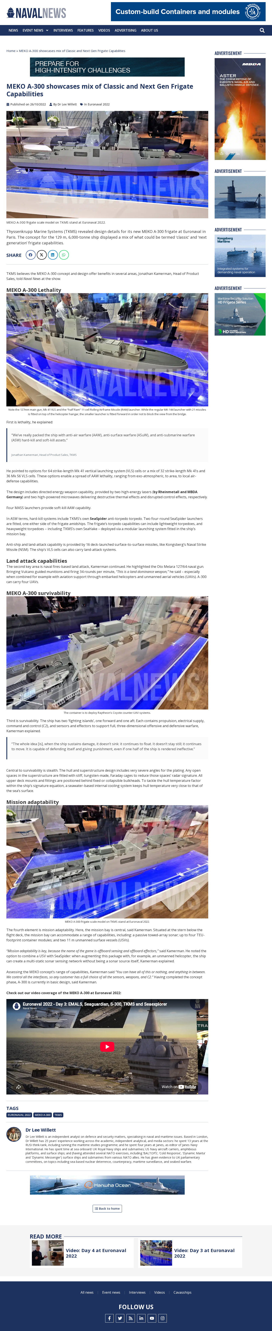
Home (11, 51)
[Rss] (130, 1318)
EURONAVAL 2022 (19, 1115)
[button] (262, 30)
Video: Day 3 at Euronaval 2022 (204, 1253)
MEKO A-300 (42, 1115)
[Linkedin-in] (141, 1318)
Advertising (125, 30)
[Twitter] (120, 1318)
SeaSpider (98, 518)
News (13, 30)
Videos (104, 30)
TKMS (58, 1115)
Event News (33, 30)
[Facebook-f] (109, 1318)
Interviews (63, 30)
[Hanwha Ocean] (107, 1186)
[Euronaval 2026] (107, 67)
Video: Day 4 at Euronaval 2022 (96, 1253)
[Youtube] (152, 1318)
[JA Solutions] (188, 20)
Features (86, 30)
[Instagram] (162, 1318)
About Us (149, 30)
